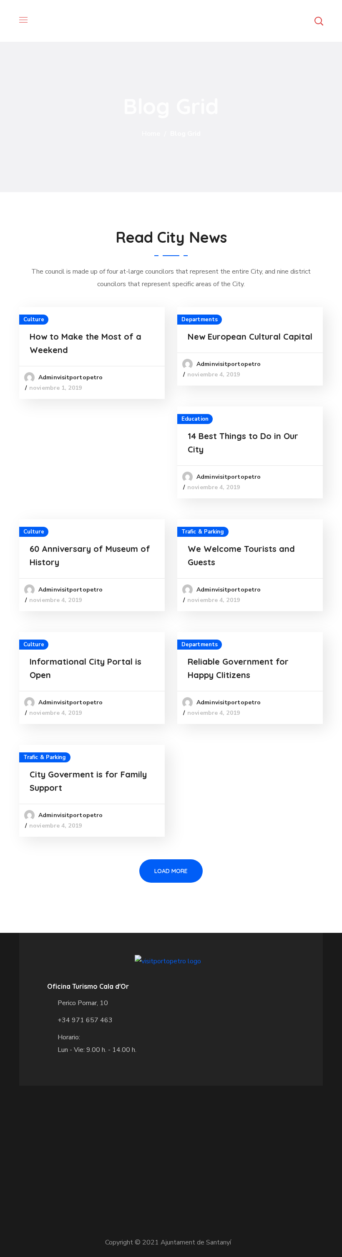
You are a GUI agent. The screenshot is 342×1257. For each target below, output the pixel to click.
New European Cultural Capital (250, 336)
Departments (199, 319)
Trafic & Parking (202, 532)
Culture (33, 319)
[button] (318, 21)
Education (195, 419)
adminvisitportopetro (70, 377)
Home (151, 133)
